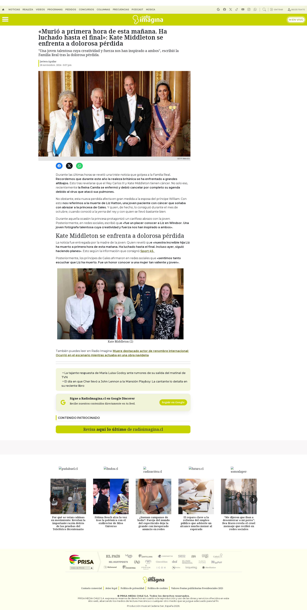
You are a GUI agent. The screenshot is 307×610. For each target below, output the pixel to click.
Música (150, 9)
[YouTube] (243, 9)
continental (174, 562)
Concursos (86, 9)
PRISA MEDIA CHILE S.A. (134, 596)
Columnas (103, 9)
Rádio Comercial (223, 571)
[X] (231, 9)
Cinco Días (161, 562)
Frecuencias (121, 9)
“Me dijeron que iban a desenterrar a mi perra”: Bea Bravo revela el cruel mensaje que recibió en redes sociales (238, 523)
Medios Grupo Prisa (81, 568)
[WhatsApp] (80, 166)
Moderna (128, 571)
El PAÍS (113, 556)
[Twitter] (70, 166)
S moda (175, 571)
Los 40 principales (130, 556)
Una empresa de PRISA (81, 559)
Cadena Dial (205, 562)
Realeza (28, 9)
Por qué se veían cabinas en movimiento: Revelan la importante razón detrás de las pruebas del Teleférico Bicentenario (68, 523)
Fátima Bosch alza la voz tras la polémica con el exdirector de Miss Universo (111, 522)
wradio (147, 562)
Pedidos (70, 9)
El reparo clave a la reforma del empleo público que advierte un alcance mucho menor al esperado (196, 523)
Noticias (14, 9)
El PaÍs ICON (160, 571)
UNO (137, 562)
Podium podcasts (111, 566)
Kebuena (218, 562)
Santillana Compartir (165, 556)
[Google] (219, 9)
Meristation (207, 571)
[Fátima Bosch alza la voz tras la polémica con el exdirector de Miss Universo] (111, 496)
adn (205, 556)
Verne (194, 562)
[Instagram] (249, 9)
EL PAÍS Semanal (184, 562)
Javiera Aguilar (48, 61)
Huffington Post (118, 562)
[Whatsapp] (256, 9)
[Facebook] (225, 9)
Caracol (218, 556)
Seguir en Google (173, 402)
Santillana (146, 556)
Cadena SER (181, 556)
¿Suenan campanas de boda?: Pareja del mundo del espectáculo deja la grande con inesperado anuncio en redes (154, 523)
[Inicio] (5, 9)
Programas (55, 9)
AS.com (193, 556)
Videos (40, 9)
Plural (145, 571)
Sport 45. (147, 251)
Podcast (137, 9)
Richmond (111, 571)
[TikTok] (237, 9)
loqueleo (190, 571)
